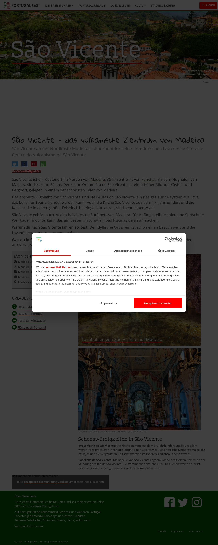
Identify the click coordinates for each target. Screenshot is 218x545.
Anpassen (107, 303)
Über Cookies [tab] (166, 250)
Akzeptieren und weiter (158, 303)
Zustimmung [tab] (51, 250)
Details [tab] (90, 250)
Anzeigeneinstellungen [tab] (128, 250)
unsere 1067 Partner (59, 267)
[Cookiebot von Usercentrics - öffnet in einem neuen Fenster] (167, 239)
